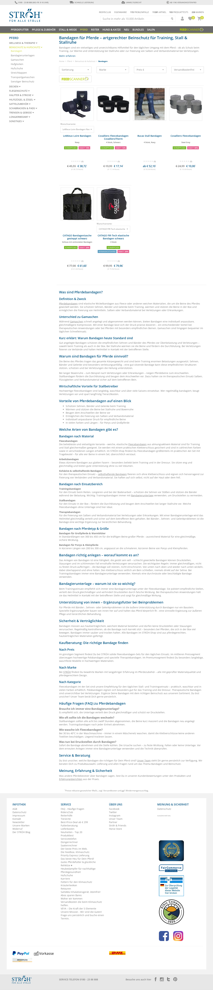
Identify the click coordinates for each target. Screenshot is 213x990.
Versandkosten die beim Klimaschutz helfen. (81, 903)
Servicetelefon (69, 838)
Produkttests (178, 12)
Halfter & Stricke (20, 95)
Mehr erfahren (67, 55)
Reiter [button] (95, 29)
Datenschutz (19, 812)
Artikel (159, 12)
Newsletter (18, 822)
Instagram (114, 815)
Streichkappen (19, 72)
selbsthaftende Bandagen (112, 474)
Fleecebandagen (137, 444)
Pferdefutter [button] (20, 29)
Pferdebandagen (68, 303)
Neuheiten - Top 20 (71, 832)
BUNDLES (138, 29)
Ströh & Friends (117, 825)
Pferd (69, 61)
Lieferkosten (67, 828)
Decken (14, 86)
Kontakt (16, 818)
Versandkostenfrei (184, 69)
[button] (180, 19)
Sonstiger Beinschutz (22, 81)
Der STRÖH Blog (21, 832)
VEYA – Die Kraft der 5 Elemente (78, 908)
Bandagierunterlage (142, 495)
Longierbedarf (19, 116)
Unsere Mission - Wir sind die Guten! (81, 911)
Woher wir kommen (72, 898)
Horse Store (115, 828)
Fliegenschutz (18, 90)
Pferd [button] (84, 29)
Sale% (151, 29)
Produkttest (67, 835)
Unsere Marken (21, 825)
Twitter (113, 812)
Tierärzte (66, 818)
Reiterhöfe (66, 815)
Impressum (18, 815)
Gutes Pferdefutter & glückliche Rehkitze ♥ (78, 863)
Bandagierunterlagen (23, 55)
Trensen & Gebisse (20, 112)
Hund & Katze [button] (112, 29)
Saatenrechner (69, 845)
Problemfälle (139, 12)
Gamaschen (76, 321)
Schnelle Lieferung (84, 2)
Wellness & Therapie (22, 43)
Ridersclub (105, 12)
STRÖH (67, 672)
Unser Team (144, 760)
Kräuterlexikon (69, 885)
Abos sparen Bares (71, 895)
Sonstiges (15, 121)
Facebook (114, 808)
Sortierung (68, 69)
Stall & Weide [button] (68, 29)
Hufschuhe (17, 68)
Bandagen (16, 50)
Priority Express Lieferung (75, 855)
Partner (113, 822)
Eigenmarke (120, 12)
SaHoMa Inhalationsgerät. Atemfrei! (81, 891)
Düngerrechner (69, 842)
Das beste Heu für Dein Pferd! (77, 858)
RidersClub (67, 812)
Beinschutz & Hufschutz (85, 61)
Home (61, 61)
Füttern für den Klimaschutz (76, 882)
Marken (198, 12)
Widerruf (17, 828)
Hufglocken (17, 64)
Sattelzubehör (19, 103)
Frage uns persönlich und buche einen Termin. (82, 917)
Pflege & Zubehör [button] (44, 29)
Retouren (66, 888)
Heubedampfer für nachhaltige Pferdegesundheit (78, 870)
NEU (126, 29)
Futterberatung (69, 825)
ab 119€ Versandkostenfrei (183, 2)
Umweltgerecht (133, 2)
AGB (14, 808)
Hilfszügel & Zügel (21, 99)
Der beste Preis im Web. (74, 848)
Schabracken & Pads (22, 108)
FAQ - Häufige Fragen (72, 808)
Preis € (140, 69)
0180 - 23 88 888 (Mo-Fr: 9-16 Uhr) (33, 2)
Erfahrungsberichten (70, 779)
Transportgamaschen (23, 77)
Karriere (65, 878)
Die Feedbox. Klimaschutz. (75, 852)
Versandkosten (110, 790)
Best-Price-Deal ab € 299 (74, 822)
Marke (102, 69)
